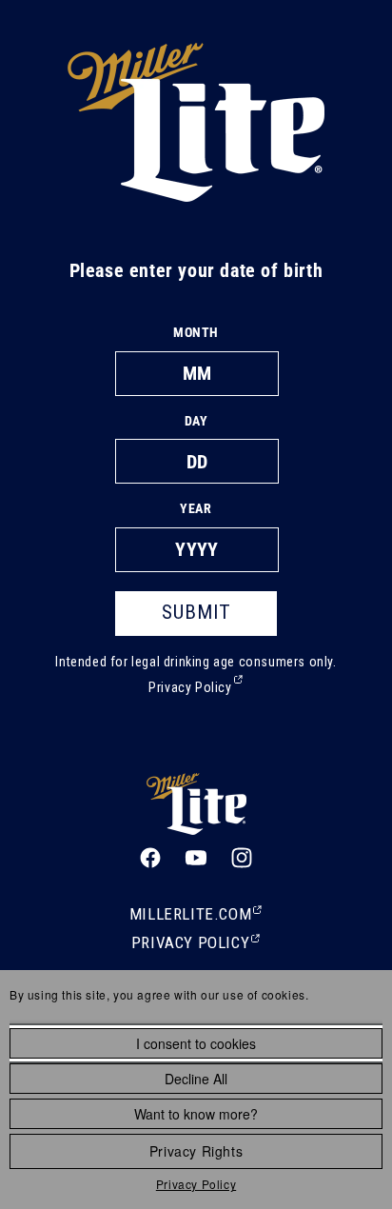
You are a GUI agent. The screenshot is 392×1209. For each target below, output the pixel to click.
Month (196, 332)
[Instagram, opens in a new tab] (242, 858)
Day (196, 420)
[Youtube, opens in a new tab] (196, 858)
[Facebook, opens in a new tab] (150, 858)
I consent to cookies (196, 1043)
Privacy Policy (196, 1184)
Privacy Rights (196, 1150)
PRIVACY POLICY (196, 944)
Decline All (196, 1078)
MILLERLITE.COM (196, 915)
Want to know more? (196, 1113)
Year (195, 508)
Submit (196, 612)
